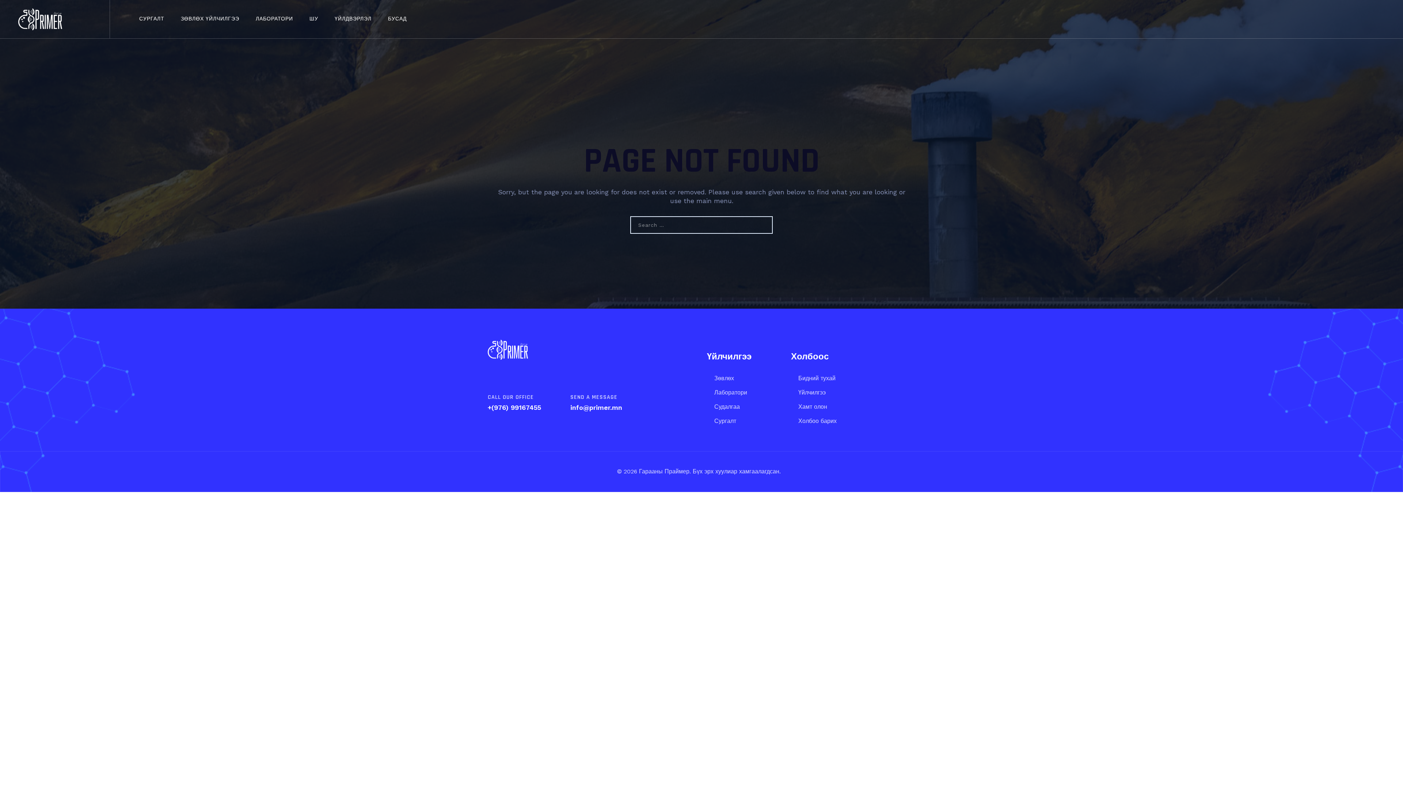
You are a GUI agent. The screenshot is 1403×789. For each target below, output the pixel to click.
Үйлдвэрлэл (353, 19)
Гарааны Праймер (663, 471)
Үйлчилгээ (812, 392)
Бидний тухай (817, 378)
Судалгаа (727, 406)
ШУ (313, 19)
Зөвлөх (724, 378)
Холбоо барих (817, 421)
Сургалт (151, 19)
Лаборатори (274, 19)
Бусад (397, 19)
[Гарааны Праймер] (40, 19)
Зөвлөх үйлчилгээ (210, 19)
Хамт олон (812, 406)
